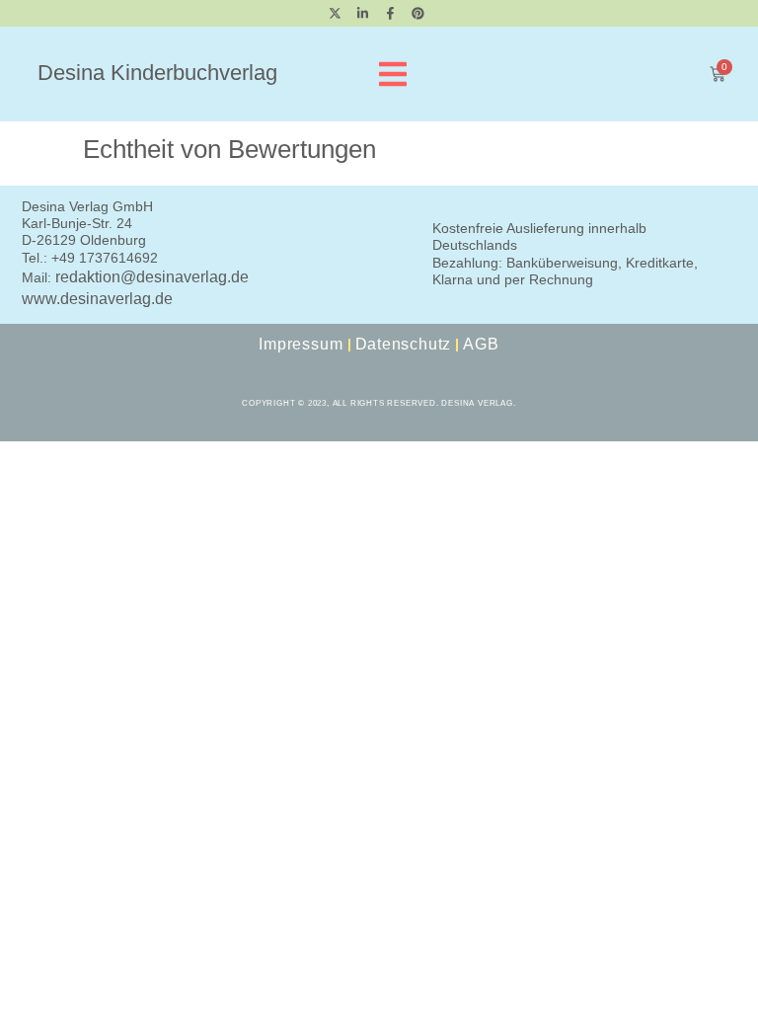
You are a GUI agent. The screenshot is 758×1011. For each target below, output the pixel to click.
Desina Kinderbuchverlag (157, 72)
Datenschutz (403, 344)
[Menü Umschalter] (393, 74)
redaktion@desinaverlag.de (152, 277)
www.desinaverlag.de (97, 298)
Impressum (300, 344)
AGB (480, 344)
